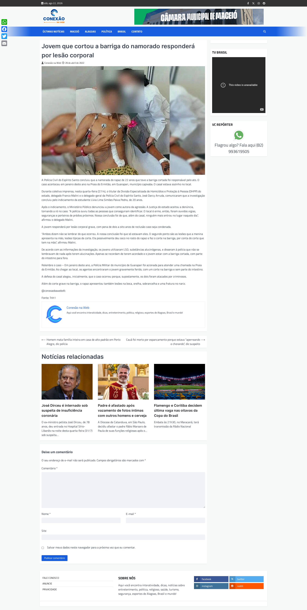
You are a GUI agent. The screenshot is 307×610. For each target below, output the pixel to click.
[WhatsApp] (4, 22)
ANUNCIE (47, 584)
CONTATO (136, 32)
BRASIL (122, 32)
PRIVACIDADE (49, 589)
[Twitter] (4, 36)
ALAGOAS (90, 32)
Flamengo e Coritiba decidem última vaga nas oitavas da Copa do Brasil (178, 410)
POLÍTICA (106, 32)
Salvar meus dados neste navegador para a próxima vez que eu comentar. (91, 547)
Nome (46, 514)
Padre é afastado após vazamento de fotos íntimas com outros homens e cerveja (122, 410)
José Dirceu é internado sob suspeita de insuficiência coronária (65, 410)
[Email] (4, 43)
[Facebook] (4, 29)
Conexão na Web (52, 63)
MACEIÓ (74, 32)
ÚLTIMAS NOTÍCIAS (53, 32)
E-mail (131, 514)
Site (44, 531)
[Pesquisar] (264, 31)
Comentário (50, 468)
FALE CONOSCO (50, 578)
